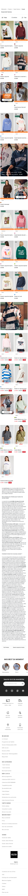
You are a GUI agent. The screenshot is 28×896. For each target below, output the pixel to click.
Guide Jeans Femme (7, 843)
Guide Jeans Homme (7, 840)
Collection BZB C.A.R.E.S (8, 779)
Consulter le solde (7, 809)
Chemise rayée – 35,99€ (8, 326)
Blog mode (5, 756)
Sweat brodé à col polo (6, 358)
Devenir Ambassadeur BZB (9, 744)
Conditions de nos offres (8, 871)
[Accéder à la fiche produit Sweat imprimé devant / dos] (21, 220)
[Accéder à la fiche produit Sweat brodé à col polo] (7, 343)
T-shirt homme (6, 767)
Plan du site (5, 892)
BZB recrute (5, 747)
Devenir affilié (6, 750)
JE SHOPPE (7, 99)
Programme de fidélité (8, 742)
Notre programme (7, 776)
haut (19, 546)
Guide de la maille (7, 846)
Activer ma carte (6, 812)
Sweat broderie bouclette (6, 480)
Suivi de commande (7, 826)
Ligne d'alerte (5, 794)
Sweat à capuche (18, 45)
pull (4, 518)
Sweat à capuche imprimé (6, 138)
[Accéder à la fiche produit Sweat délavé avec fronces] (21, 404)
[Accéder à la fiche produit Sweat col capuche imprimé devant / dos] (21, 343)
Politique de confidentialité (9, 877)
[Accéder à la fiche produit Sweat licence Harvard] (21, 92)
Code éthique (5, 791)
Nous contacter (6, 817)
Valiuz (3, 886)
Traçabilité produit (7, 785)
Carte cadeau (5, 806)
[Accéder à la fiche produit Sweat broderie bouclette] (7, 466)
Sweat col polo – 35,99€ (8, 324)
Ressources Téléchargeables (10, 753)
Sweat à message (4, 204)
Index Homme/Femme (8, 800)
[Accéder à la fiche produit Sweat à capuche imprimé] (7, 123)
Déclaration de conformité (9, 797)
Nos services (5, 829)
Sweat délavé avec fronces (21, 419)
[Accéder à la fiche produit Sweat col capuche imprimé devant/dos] (21, 373)
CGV (3, 874)
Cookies (4, 883)
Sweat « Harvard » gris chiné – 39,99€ (12, 172)
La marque (5, 739)
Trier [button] (25, 17)
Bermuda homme (6, 770)
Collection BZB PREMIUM (8, 782)
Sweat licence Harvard (20, 107)
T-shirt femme (6, 764)
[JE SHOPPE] (7, 92)
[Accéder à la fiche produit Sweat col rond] (21, 281)
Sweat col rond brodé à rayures (8, 388)
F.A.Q (3, 820)
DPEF (3, 889)
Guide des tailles (6, 837)
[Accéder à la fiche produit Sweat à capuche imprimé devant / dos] (7, 31)
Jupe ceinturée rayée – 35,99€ (9, 328)
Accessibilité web (6, 788)
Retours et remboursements (9, 823)
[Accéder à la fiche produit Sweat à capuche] (21, 31)
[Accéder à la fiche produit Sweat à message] (7, 189)
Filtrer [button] (5, 17)
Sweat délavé (17, 450)
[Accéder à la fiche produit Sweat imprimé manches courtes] (21, 123)
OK (22, 683)
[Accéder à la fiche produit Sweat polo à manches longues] (21, 61)
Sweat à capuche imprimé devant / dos (10, 45)
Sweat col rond (18, 296)
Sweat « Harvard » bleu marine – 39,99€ (12, 174)
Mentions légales (6, 880)
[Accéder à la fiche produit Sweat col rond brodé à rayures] (7, 373)
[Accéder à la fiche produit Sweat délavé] (21, 435)
